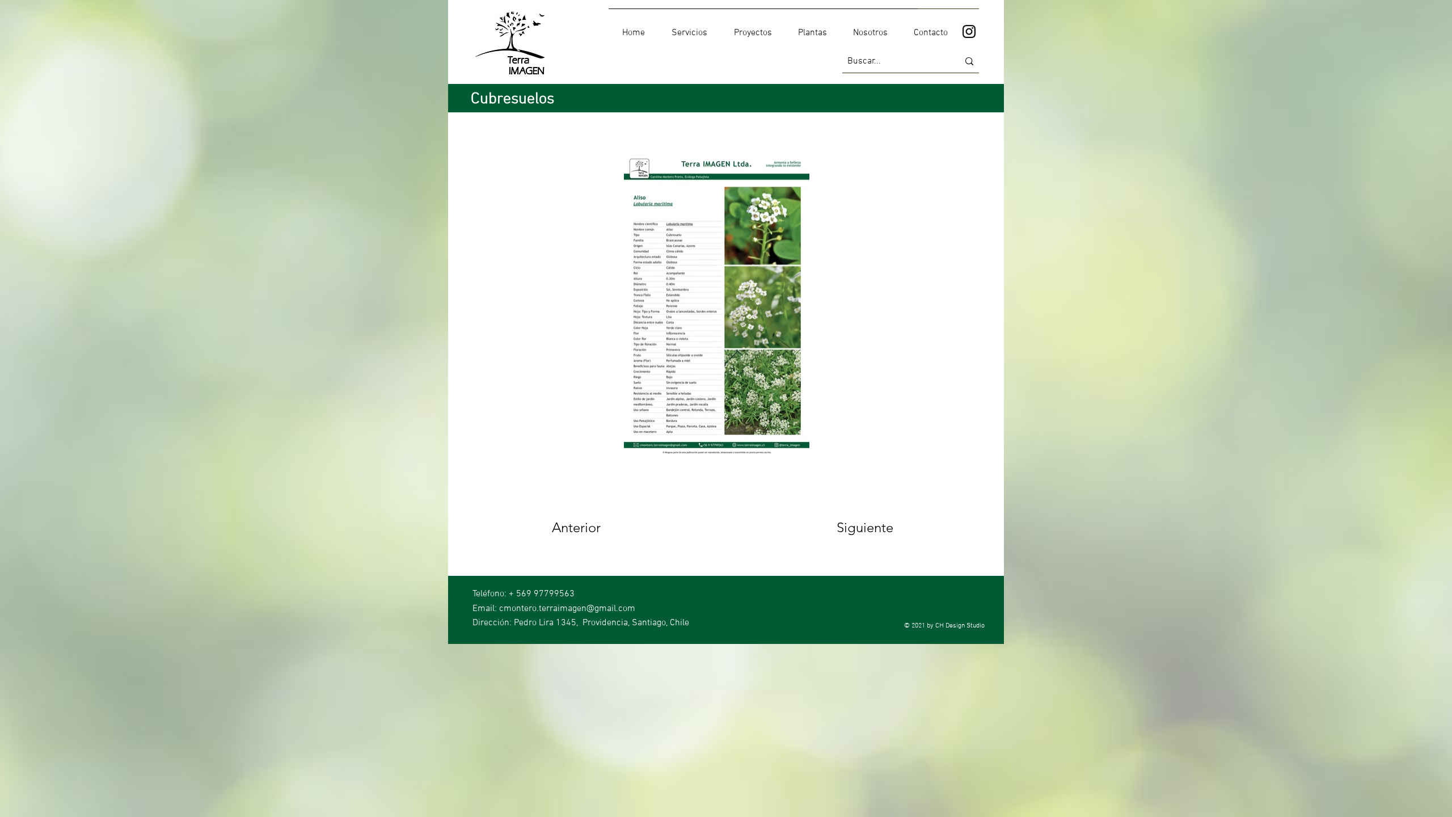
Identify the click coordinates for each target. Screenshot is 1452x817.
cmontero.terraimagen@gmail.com (567, 608)
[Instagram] (969, 31)
